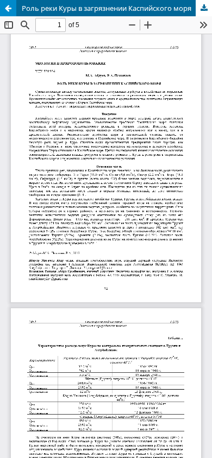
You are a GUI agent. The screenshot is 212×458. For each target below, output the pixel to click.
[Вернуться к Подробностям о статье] (8, 8)
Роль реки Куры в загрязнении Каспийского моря (106, 8)
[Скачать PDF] (204, 8)
